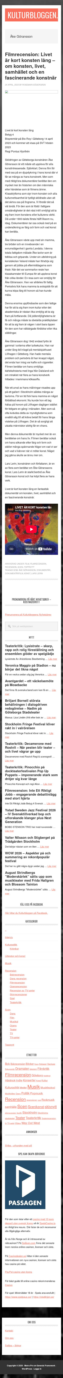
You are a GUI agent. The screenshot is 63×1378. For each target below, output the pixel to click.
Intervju (9, 937)
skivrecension (10, 1113)
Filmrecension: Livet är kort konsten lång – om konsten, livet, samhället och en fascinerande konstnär (31, 66)
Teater (13, 1029)
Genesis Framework (46, 1365)
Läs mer (52, 658)
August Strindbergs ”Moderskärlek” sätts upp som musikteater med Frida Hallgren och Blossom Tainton (29, 878)
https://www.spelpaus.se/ (18, 1296)
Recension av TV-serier (22, 990)
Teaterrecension (49, 1118)
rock (39, 1100)
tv (6, 1123)
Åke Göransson (27, 570)
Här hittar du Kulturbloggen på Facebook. (26, 913)
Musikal (14, 1021)
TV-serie (10, 1123)
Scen (20, 567)
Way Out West (30, 1123)
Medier (23, 1087)
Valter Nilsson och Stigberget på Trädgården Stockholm (30, 839)
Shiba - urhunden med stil (18, 1145)
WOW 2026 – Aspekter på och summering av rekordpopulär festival (28, 857)
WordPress (27, 1368)
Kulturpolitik (11, 944)
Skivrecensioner (18, 994)
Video (18, 1123)
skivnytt (51, 1106)
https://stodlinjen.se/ (43, 1296)
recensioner (31, 1100)
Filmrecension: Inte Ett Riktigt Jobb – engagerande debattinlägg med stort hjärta (30, 794)
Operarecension (18, 986)
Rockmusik (48, 1100)
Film (27, 563)
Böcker (30, 1064)
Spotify (19, 1113)
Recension (11, 567)
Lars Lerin (37, 573)
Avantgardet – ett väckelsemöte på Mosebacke (29, 682)
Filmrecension (38, 563)
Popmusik (36, 1093)
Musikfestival (48, 1087)
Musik (8, 963)
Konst (27, 573)
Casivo (8, 1285)
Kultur (45, 1080)
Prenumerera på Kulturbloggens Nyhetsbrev (28, 614)
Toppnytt (29, 567)
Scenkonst (36, 1106)
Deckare (51, 1063)
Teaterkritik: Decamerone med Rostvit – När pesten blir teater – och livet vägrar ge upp (30, 747)
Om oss (9, 1338)
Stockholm (29, 1112)
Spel (12, 998)
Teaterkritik (15, 1002)
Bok (7, 1064)
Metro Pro (28, 1365)
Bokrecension (17, 974)
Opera (13, 1025)
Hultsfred (46, 1075)
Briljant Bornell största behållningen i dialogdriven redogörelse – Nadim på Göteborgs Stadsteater (26, 706)
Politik (25, 1093)
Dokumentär (43, 570)
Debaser (43, 1064)
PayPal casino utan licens (18, 1271)
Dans (13, 1013)
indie (19, 1080)
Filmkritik (43, 1068)
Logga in (37, 1368)
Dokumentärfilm (14, 573)
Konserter (29, 1080)
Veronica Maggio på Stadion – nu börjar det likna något (30, 667)
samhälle (11, 1107)
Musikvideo (10, 1093)
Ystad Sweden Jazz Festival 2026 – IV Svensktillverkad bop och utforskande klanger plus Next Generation (30, 816)
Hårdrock (10, 1080)
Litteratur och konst (15, 956)
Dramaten (22, 1068)
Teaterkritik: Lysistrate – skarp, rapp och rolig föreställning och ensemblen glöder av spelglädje (29, 649)
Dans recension (18, 978)
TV (11, 1033)
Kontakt (9, 1330)
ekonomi (33, 1069)
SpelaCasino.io (47, 1223)
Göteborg (37, 1075)
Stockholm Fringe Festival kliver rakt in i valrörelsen (30, 726)
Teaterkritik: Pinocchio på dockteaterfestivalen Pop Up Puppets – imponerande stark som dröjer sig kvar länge (31, 773)
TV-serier (15, 1037)
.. (5, 929)
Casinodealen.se (17, 1256)
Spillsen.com (29, 1243)
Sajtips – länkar (13, 1345)
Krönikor (14, 948)
